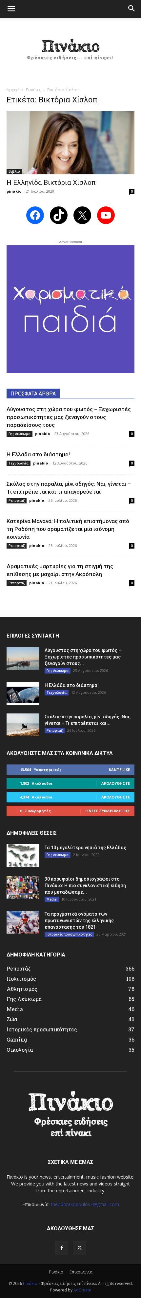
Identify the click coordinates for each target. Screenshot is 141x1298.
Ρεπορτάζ (17, 500)
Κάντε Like (119, 769)
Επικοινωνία (81, 1272)
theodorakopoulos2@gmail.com (85, 1204)
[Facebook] (61, 1247)
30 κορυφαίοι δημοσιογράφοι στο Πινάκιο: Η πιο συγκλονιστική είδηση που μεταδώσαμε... (85, 885)
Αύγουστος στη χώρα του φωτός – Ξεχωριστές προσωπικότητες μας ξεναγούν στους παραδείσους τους (69, 417)
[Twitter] (79, 1247)
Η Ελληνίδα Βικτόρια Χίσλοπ (51, 182)
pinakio (14, 191)
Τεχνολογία (19, 463)
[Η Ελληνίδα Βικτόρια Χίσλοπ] (70, 142)
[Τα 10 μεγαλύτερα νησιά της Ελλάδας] (23, 855)
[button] (11, 9)
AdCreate (82, 1290)
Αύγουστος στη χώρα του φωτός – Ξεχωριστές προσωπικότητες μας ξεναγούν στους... (83, 657)
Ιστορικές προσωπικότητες (69, 934)
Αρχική (13, 90)
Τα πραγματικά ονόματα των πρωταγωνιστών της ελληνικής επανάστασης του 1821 (79, 920)
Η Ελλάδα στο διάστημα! (38, 454)
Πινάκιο (56, 1272)
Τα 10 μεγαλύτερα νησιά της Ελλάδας (85, 847)
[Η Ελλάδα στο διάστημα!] (23, 693)
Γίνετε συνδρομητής (107, 810)
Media (52, 899)
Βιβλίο (14, 171)
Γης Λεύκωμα (19, 433)
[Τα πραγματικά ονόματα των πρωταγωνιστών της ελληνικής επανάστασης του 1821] (23, 922)
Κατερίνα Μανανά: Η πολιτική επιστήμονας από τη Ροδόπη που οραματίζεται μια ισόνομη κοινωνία (68, 529)
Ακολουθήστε (115, 783)
